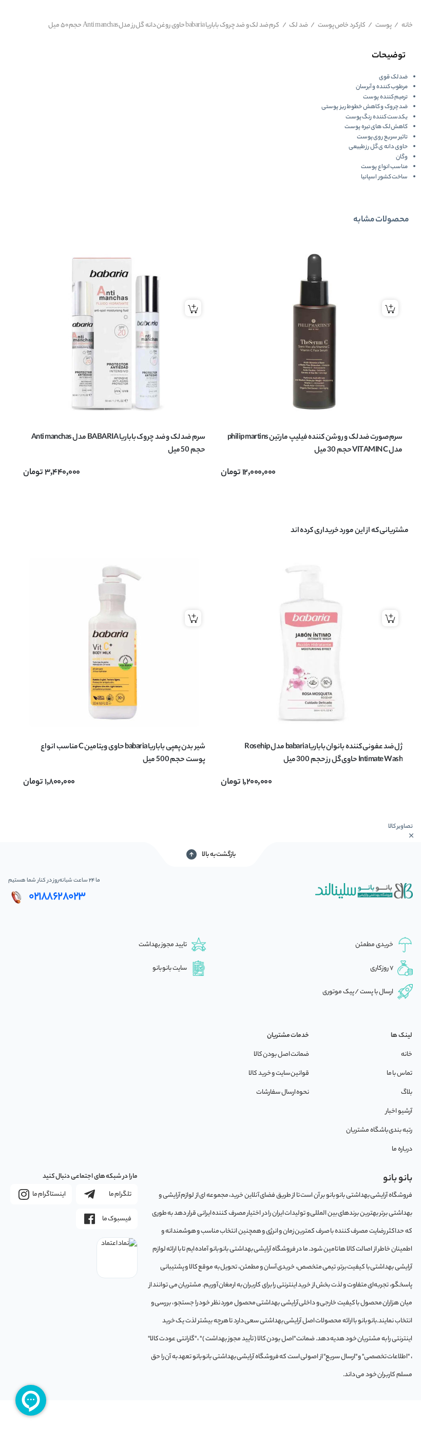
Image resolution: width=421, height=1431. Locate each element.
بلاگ (406, 1092)
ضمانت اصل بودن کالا (282, 1054)
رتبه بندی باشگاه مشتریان (379, 1130)
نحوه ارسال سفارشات (282, 1092)
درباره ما (402, 1149)
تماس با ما (399, 1073)
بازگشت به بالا (219, 854)
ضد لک (295, 25)
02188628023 (57, 897)
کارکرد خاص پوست (338, 25)
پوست (380, 25)
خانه (403, 25)
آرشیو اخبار (399, 1111)
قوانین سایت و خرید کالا (278, 1073)
